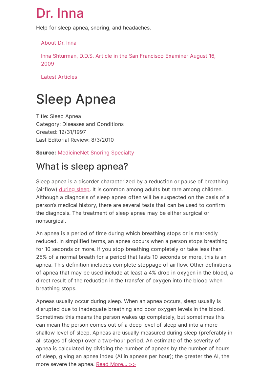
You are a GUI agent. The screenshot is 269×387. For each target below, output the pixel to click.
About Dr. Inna (58, 42)
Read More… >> (116, 364)
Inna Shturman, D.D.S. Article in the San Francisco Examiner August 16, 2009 (128, 59)
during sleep (74, 189)
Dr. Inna (60, 13)
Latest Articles (59, 76)
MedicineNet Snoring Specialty (96, 152)
